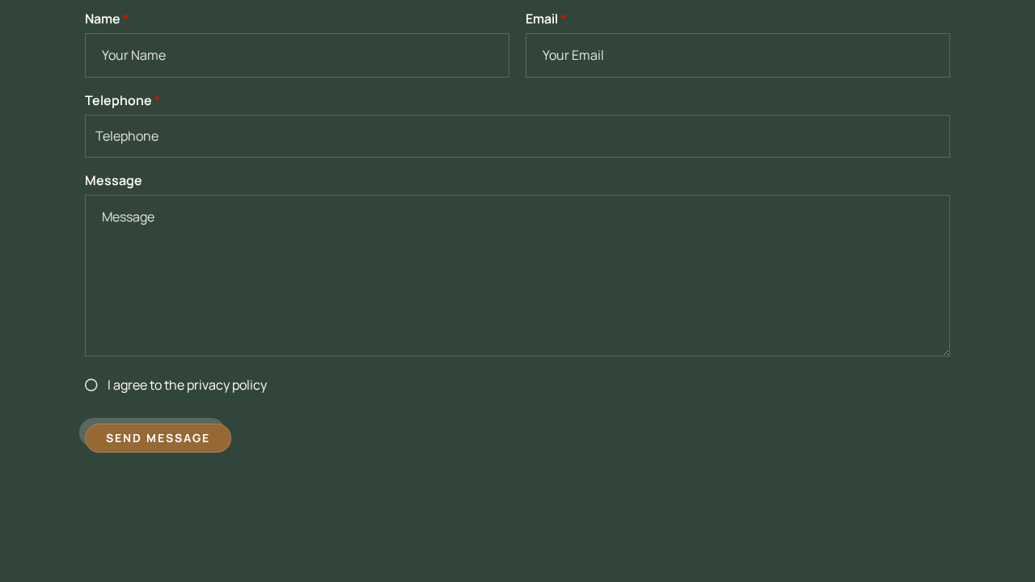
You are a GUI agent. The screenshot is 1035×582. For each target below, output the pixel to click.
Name (107, 18)
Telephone (122, 100)
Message (113, 180)
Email (546, 18)
